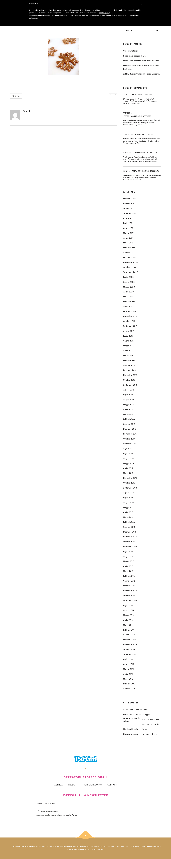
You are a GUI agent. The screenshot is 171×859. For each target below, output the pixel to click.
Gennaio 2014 (129, 635)
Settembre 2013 (130, 654)
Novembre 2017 (130, 434)
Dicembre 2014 (129, 586)
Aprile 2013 (128, 674)
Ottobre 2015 (129, 542)
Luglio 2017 (128, 453)
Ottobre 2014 (129, 595)
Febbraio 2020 (129, 301)
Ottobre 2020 (129, 267)
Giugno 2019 (128, 341)
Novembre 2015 (130, 537)
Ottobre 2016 (129, 483)
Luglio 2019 (128, 336)
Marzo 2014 (128, 625)
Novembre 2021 (130, 203)
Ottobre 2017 (129, 439)
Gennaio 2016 (129, 527)
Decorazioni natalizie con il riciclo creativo (141, 61)
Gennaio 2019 (129, 365)
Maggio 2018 (128, 404)
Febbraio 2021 (129, 247)
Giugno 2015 (128, 556)
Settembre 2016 (130, 488)
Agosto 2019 (128, 331)
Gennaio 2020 (129, 306)
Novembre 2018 (130, 375)
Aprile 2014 (128, 620)
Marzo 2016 (128, 517)
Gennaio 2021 (129, 252)
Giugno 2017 (128, 458)
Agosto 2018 (128, 390)
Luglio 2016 (128, 497)
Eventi (144, 709)
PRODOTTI (73, 785)
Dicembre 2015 (129, 532)
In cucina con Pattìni (150, 724)
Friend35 (126, 113)
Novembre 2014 (130, 590)
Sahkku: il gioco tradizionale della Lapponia (141, 74)
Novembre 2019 (130, 316)
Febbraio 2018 (129, 419)
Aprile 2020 (128, 292)
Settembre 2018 (130, 385)
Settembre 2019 (130, 326)
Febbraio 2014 (129, 630)
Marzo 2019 (128, 355)
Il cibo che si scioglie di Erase (135, 56)
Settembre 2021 (130, 213)
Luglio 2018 (128, 394)
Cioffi (27, 110)
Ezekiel (126, 95)
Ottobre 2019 (129, 321)
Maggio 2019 (128, 345)
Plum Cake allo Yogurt (142, 95)
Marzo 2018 (128, 414)
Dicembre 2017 (129, 429)
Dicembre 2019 (129, 311)
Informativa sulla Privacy (67, 815)
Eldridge (126, 134)
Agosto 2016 (128, 493)
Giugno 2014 (128, 610)
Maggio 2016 (128, 507)
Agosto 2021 (128, 218)
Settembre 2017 (130, 444)
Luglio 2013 (128, 659)
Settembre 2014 (130, 600)
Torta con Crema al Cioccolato (137, 116)
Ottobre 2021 (129, 208)
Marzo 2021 (128, 243)
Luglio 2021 (128, 223)
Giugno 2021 (128, 228)
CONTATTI (112, 785)
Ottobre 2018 (129, 380)
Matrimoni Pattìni (130, 729)
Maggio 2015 (128, 561)
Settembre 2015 (130, 546)
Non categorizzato (131, 734)
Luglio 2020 (128, 277)
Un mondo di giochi (150, 734)
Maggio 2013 (128, 669)
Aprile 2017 (128, 468)
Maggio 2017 (128, 463)
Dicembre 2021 (129, 198)
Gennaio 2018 (129, 424)
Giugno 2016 (128, 502)
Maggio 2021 (128, 233)
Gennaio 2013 (129, 688)
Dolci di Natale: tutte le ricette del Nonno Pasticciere (141, 67)
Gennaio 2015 (129, 581)
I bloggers (146, 714)
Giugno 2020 (129, 282)
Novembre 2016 (130, 478)
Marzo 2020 (128, 296)
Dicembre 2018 (129, 370)
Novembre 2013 (130, 644)
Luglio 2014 (128, 605)
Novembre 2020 (130, 262)
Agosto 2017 (128, 448)
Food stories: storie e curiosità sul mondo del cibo (132, 717)
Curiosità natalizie (130, 51)
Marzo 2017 (128, 473)
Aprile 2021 (128, 238)
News (144, 729)
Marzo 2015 (128, 571)
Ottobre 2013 (129, 649)
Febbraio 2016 (129, 522)
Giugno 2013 (128, 664)
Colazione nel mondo (132, 709)
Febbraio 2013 (129, 684)
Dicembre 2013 (129, 639)
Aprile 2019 (128, 350)
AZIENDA (58, 785)
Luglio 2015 (128, 551)
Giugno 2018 (128, 399)
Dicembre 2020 (130, 257)
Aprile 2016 (128, 512)
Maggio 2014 (128, 615)
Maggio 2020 (129, 287)
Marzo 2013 (128, 679)
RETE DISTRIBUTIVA (93, 785)
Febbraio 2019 (129, 360)
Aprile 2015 (128, 566)
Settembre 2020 (130, 272)
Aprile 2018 (128, 409)
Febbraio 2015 (129, 576)
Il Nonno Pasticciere (150, 719)
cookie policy (104, 13)
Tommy (125, 171)
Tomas (125, 153)
